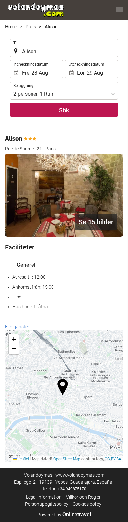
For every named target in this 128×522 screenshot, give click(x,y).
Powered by (64, 514)
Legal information (44, 497)
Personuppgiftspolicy (46, 504)
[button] (119, 9)
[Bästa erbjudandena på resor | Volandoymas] (35, 10)
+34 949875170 (72, 489)
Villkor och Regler (83, 497)
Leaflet (23, 459)
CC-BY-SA (113, 459)
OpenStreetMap (66, 459)
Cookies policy (87, 504)
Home (11, 26)
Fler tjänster (17, 326)
